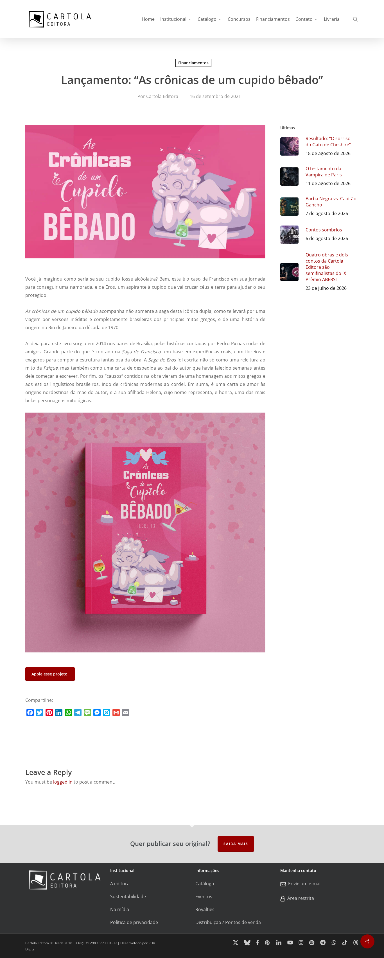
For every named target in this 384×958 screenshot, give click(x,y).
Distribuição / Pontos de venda (228, 922)
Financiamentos (193, 62)
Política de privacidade (134, 922)
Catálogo (204, 883)
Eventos (203, 896)
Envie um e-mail (305, 883)
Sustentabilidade (128, 896)
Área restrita (300, 898)
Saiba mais (235, 843)
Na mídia (119, 909)
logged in (63, 782)
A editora (120, 883)
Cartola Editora (162, 96)
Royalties (204, 909)
